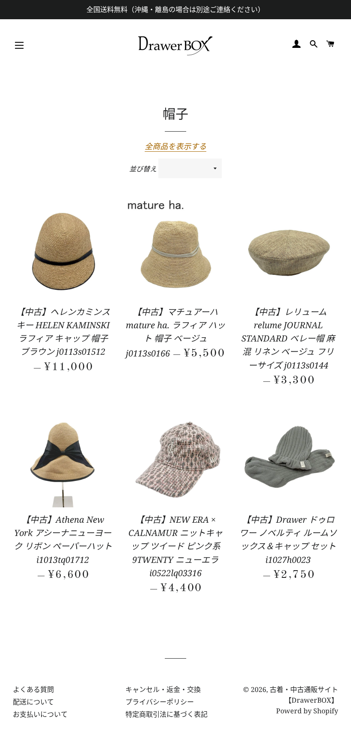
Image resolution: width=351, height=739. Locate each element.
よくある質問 (33, 689)
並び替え (143, 169)
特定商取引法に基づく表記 (166, 714)
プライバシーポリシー (159, 702)
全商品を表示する (175, 146)
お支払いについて (40, 714)
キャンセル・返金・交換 (163, 689)
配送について (33, 702)
